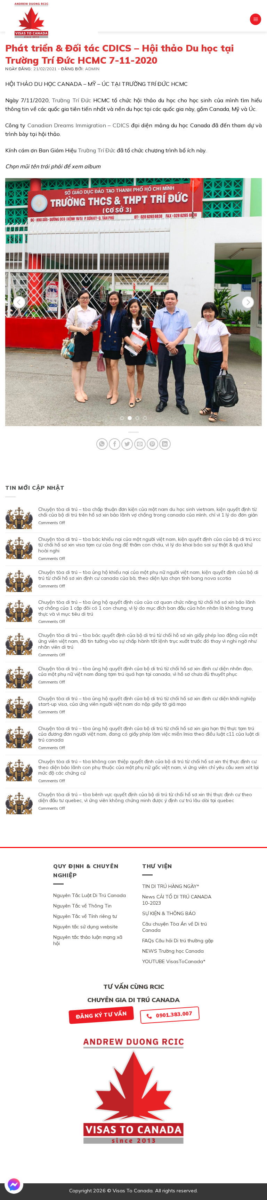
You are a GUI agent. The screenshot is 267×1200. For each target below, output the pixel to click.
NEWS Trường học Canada (173, 951)
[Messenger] (13, 1184)
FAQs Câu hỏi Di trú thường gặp (177, 940)
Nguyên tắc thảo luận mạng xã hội (87, 940)
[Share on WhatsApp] (102, 444)
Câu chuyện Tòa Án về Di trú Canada (174, 927)
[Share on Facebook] (114, 444)
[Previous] (19, 302)
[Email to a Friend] (140, 444)
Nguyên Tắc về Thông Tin (82, 906)
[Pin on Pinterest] (152, 444)
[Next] (248, 302)
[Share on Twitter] (127, 444)
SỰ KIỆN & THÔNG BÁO (169, 913)
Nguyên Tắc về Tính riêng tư (85, 916)
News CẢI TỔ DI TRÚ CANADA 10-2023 (176, 900)
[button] (255, 19)
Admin (92, 68)
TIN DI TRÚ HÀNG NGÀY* (170, 886)
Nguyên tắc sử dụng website (85, 926)
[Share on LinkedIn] (165, 444)
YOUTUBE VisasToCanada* (173, 961)
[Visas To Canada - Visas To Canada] (51, 20)
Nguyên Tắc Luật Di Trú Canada (89, 895)
